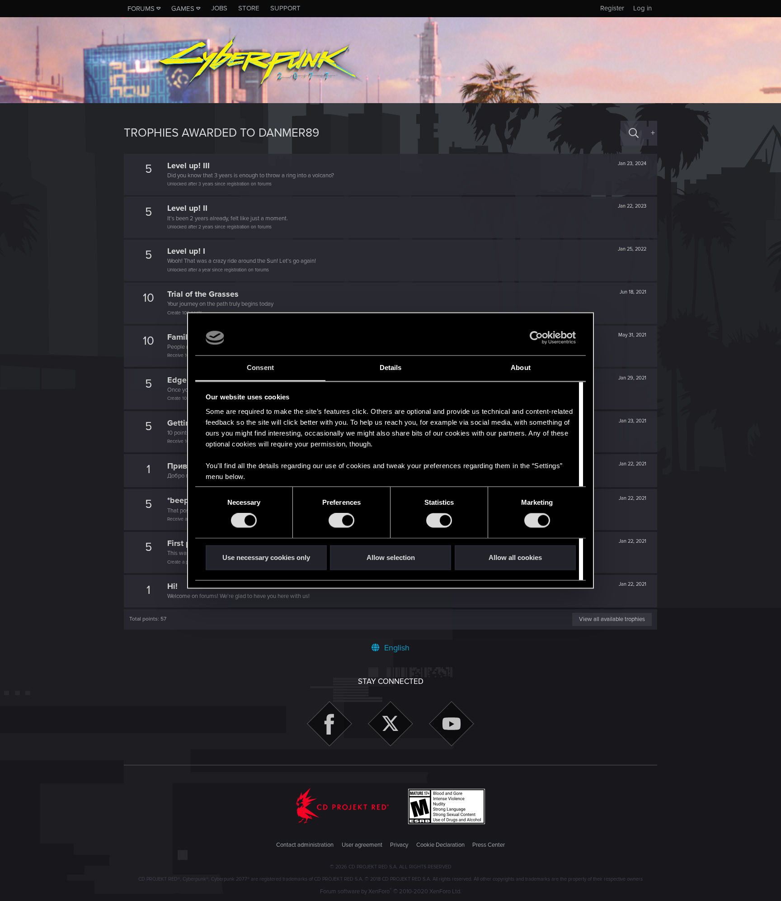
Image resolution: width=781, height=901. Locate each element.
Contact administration (305, 845)
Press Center (488, 845)
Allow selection (391, 557)
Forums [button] (141, 9)
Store (248, 8)
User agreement (362, 845)
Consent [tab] (260, 367)
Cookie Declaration (440, 845)
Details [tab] (391, 367)
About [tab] (521, 367)
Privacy (399, 845)
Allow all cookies (515, 557)
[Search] (634, 133)
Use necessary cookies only (266, 557)
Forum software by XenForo (390, 891)
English (395, 648)
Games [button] (182, 9)
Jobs (219, 8)
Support (285, 8)
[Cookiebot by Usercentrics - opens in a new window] (536, 338)
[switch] (341, 520)
